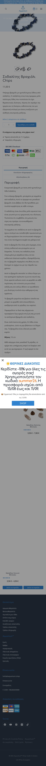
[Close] (3, 360)
